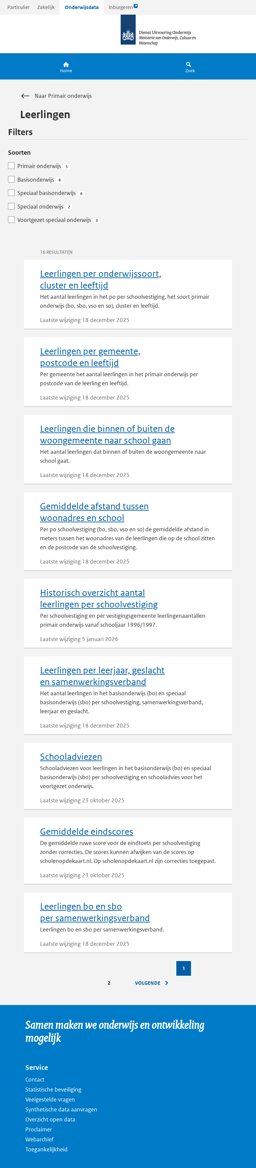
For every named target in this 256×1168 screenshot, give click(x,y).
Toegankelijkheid (46, 1149)
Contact (34, 1079)
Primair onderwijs (42, 166)
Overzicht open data (50, 1119)
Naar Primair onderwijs (63, 95)
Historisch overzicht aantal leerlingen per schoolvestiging (99, 598)
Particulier (18, 7)
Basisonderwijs (39, 179)
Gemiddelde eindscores (86, 831)
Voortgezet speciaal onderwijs (57, 220)
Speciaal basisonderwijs (49, 193)
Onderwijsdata (82, 7)
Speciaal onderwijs (43, 206)
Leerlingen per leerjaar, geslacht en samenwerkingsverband (102, 676)
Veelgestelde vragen (50, 1099)
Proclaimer (38, 1129)
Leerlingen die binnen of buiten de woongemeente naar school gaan (107, 434)
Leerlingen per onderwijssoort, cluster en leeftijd (100, 279)
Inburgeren (120, 9)
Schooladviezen (71, 756)
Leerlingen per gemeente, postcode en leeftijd (90, 357)
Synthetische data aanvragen (61, 1109)
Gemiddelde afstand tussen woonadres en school (94, 512)
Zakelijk (46, 7)
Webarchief (39, 1139)
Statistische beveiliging (53, 1089)
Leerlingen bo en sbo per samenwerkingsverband (95, 912)
